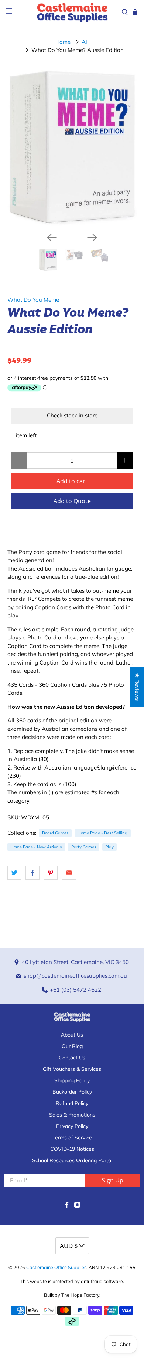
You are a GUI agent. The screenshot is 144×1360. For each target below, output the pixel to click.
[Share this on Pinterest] (51, 873)
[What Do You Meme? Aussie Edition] (72, 148)
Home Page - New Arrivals (36, 846)
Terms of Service (72, 1137)
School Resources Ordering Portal (72, 1160)
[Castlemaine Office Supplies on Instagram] (77, 1206)
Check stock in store (72, 415)
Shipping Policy (72, 1080)
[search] (125, 12)
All (85, 42)
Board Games (55, 832)
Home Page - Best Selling (102, 832)
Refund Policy (72, 1103)
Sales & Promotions (72, 1114)
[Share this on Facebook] (32, 873)
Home (63, 42)
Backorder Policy (72, 1092)
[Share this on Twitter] (14, 873)
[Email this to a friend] (69, 873)
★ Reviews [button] (137, 687)
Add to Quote (72, 501)
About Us (72, 1034)
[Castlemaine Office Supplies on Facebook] (67, 1206)
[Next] (92, 237)
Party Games (83, 846)
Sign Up (112, 1180)
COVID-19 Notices (72, 1149)
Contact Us (72, 1057)
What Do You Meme (33, 299)
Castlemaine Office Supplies (56, 1267)
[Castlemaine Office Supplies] (72, 12)
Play (109, 846)
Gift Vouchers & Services (72, 1069)
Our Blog (72, 1046)
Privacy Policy (72, 1126)
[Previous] (51, 237)
